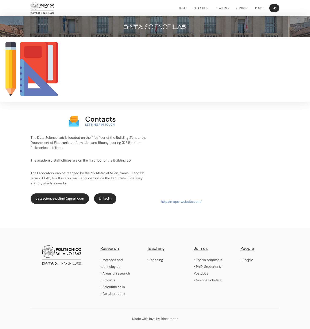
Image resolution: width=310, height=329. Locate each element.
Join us (201, 248)
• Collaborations (112, 293)
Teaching (156, 248)
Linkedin (105, 198)
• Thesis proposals (208, 260)
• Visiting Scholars (208, 280)
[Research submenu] (208, 8)
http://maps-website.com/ (181, 201)
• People (246, 260)
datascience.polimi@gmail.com (59, 198)
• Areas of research (115, 273)
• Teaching (155, 260)
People (247, 248)
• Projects (107, 280)
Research (109, 248)
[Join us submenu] (247, 8)
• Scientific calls (112, 287)
